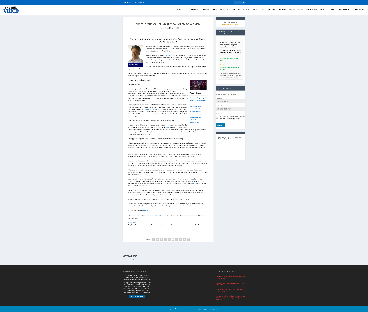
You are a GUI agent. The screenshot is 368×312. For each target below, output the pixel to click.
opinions (133, 216)
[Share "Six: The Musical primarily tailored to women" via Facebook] (154, 239)
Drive (222, 10)
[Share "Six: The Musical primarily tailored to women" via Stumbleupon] (181, 239)
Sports (301, 10)
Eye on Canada (344, 10)
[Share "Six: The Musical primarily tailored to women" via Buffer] (177, 239)
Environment (243, 10)
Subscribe (220, 125)
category (168, 127)
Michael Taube (164, 28)
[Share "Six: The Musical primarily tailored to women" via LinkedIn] (173, 239)
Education (231, 10)
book (193, 181)
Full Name (219, 98)
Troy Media (133, 223)
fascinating (169, 55)
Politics (282, 10)
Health (255, 10)
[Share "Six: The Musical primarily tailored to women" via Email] (184, 239)
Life (262, 10)
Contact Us (127, 2)
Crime (214, 10)
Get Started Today (137, 296)
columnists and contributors (155, 216)
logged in (134, 259)
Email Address (220, 106)
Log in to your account (229, 64)
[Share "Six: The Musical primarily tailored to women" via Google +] (161, 239)
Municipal (272, 10)
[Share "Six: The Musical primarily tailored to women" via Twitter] (158, 239)
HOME (178, 10)
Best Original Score (149, 109)
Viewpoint (359, 10)
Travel (322, 10)
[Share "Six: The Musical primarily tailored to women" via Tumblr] (165, 239)
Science (292, 10)
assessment (144, 114)
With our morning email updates (226, 94)
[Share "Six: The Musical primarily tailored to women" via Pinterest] (169, 239)
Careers (206, 10)
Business (194, 10)
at (203, 46)
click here (145, 210)
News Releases (138, 2)
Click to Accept (203, 309)
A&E (185, 10)
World (333, 10)
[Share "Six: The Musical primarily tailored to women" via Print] (188, 239)
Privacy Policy (214, 309)
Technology (311, 10)
